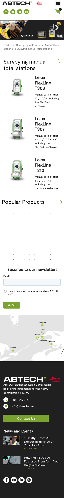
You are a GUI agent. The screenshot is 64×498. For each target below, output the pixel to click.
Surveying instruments (29, 45)
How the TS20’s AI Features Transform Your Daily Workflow (42, 461)
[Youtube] (12, 11)
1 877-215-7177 (21, 399)
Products (8, 45)
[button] (58, 3)
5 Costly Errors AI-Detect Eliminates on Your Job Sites (39, 441)
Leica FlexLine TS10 (43, 165)
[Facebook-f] (6, 11)
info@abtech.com (23, 406)
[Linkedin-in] (19, 11)
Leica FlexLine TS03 (43, 82)
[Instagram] (26, 11)
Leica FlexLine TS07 (43, 124)
